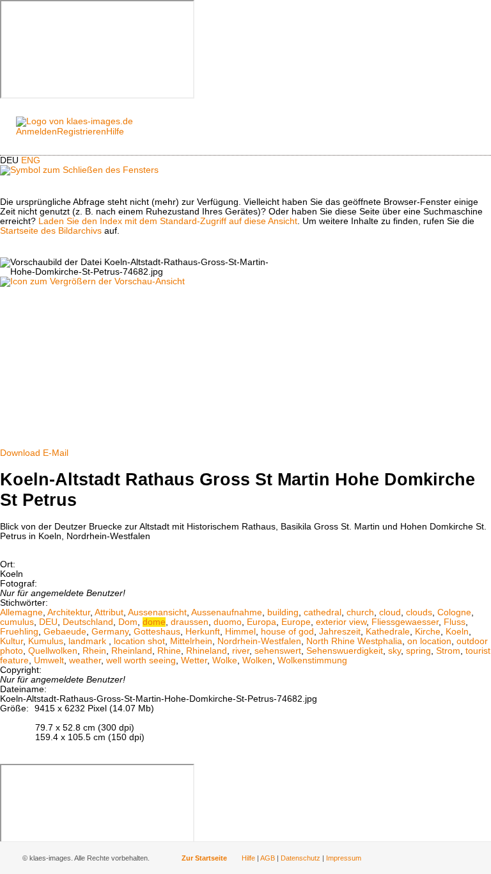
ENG (30, 160)
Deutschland (88, 622)
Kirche (427, 631)
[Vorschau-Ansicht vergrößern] (92, 281)
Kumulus (45, 641)
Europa (261, 622)
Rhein (94, 651)
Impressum (343, 858)
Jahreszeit (340, 631)
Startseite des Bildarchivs (51, 231)
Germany (110, 631)
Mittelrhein (191, 641)
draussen (189, 622)
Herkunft (202, 631)
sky (394, 651)
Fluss (454, 622)
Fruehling (19, 631)
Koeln (457, 631)
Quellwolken (52, 651)
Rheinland (131, 651)
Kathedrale (388, 631)
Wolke (224, 660)
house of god (287, 631)
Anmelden (36, 131)
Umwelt (49, 660)
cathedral (322, 612)
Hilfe (115, 131)
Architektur (68, 612)
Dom (127, 622)
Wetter (194, 660)
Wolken (257, 660)
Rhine (169, 651)
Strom (448, 651)
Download (20, 453)
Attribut (109, 612)
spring (418, 651)
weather (85, 660)
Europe (296, 622)
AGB (267, 858)
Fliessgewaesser (405, 622)
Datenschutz (300, 858)
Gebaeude (64, 631)
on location (429, 641)
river (240, 651)
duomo (228, 622)
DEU (48, 622)
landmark (88, 641)
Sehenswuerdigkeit (344, 651)
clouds (419, 612)
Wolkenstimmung (312, 660)
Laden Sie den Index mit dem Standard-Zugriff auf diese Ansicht (167, 221)
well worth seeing (141, 660)
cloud (390, 612)
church (360, 612)
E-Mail (55, 453)
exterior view (341, 622)
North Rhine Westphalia (354, 641)
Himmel (240, 631)
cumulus (17, 622)
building (283, 612)
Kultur (11, 641)
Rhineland (206, 651)
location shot (139, 641)
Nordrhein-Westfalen (259, 641)
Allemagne (21, 612)
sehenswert (277, 651)
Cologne (454, 612)
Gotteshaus (157, 631)
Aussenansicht (157, 612)
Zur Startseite (204, 858)
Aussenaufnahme (226, 612)
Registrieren (81, 131)
